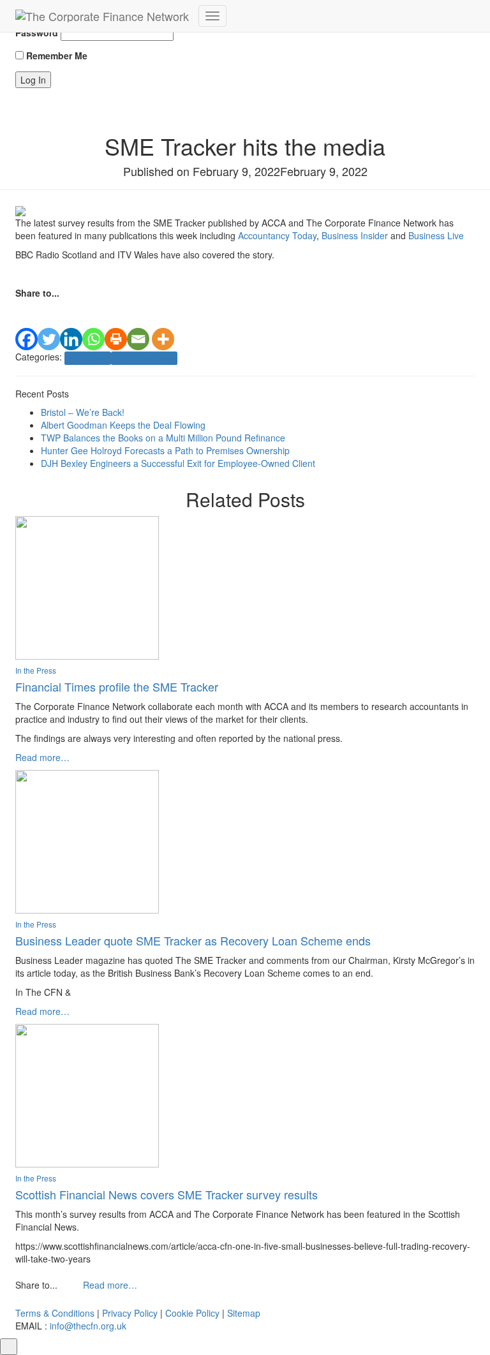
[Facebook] (26, 325)
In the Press (87, 357)
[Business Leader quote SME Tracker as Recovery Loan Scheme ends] (87, 840)
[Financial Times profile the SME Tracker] (87, 586)
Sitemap (243, 1313)
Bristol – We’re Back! (82, 412)
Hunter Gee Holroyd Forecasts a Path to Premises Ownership (165, 450)
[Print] (116, 325)
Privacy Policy (130, 1313)
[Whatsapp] (93, 325)
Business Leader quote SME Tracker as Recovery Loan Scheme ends (193, 940)
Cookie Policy (192, 1313)
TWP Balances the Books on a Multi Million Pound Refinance (163, 437)
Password (36, 32)
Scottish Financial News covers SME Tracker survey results (166, 1194)
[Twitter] (49, 325)
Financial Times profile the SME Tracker (116, 686)
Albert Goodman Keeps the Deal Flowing (123, 424)
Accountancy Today (277, 235)
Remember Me (55, 55)
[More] (163, 325)
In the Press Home (144, 357)
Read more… (42, 757)
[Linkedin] (71, 325)
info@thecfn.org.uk (88, 1325)
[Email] (138, 325)
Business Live (436, 235)
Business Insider (355, 235)
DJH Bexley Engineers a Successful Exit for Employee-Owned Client (178, 463)
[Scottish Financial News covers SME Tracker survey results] (87, 1094)
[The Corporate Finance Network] (102, 16)
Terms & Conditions (54, 1313)
